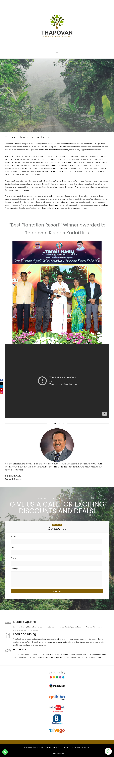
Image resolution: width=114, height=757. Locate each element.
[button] (5, 752)
